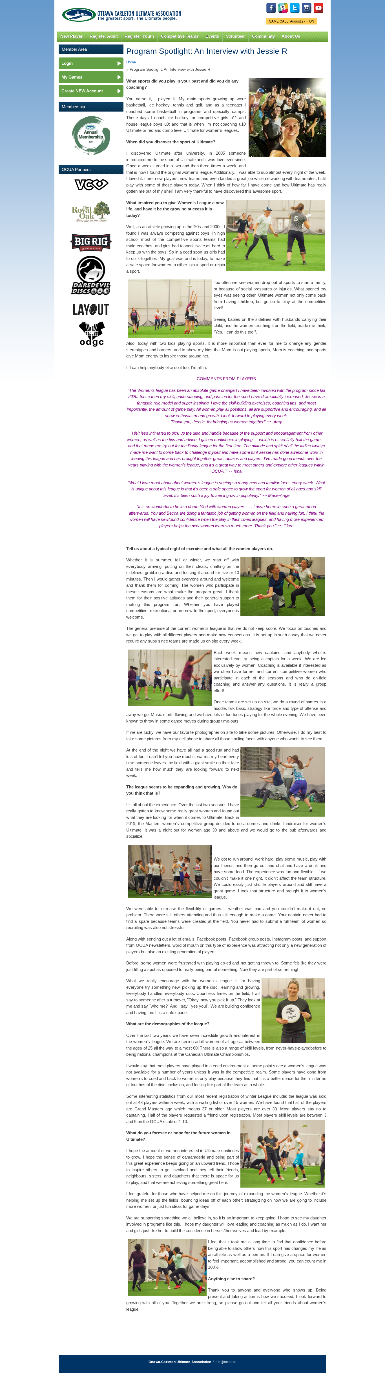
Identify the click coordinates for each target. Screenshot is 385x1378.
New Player (71, 36)
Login (67, 63)
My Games (71, 77)
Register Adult (104, 36)
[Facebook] (271, 14)
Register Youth (139, 36)
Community (263, 36)
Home (131, 62)
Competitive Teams (179, 36)
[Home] (122, 13)
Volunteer (235, 36)
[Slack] (283, 14)
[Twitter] (295, 14)
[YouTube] (318, 14)
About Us (291, 36)
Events (212, 36)
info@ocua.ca (225, 1361)
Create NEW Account (82, 90)
